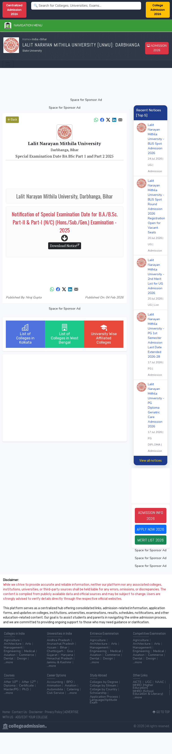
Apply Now (150, 529)
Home (26, 39)
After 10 (11, 682)
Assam (51, 647)
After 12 (29, 682)
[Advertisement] (86, 83)
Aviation (9, 655)
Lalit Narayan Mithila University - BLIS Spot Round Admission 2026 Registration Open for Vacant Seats (156, 215)
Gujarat (52, 655)
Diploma (9, 685)
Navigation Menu (26, 25)
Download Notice (63, 245)
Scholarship (98, 693)
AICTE (137, 682)
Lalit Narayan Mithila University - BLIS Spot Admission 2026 (156, 148)
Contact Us (19, 712)
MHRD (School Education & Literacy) (148, 692)
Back (13, 120)
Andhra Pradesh (58, 640)
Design (22, 658)
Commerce (26, 655)
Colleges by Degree (104, 682)
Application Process (104, 697)
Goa (70, 651)
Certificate (26, 685)
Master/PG (11, 689)
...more (8, 662)
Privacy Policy (53, 712)
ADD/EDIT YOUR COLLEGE (31, 717)
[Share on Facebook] (102, 119)
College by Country (103, 689)
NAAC (159, 682)
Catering (73, 689)
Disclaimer (36, 712)
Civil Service (55, 693)
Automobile (55, 689)
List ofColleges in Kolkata (25, 338)
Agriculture (12, 640)
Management (13, 647)
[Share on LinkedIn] (114, 119)
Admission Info (150, 515)
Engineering (12, 651)
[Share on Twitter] (108, 119)
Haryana (67, 655)
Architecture (13, 644)
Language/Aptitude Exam (103, 701)
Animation (54, 685)
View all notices (150, 461)
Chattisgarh (55, 651)
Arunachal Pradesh (60, 644)
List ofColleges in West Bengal (64, 338)
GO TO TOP (163, 712)
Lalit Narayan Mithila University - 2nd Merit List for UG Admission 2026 (156, 282)
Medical (29, 651)
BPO (70, 682)
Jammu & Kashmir (59, 662)
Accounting (55, 682)
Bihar (63, 647)
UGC (148, 682)
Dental (8, 658)
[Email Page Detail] (120, 119)
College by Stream (103, 685)
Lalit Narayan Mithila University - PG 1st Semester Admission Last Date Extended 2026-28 (156, 344)
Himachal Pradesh (60, 658)
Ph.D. (25, 689)
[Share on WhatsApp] (96, 119)
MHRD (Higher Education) (143, 686)
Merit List (150, 540)
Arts (28, 644)
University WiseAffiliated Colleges (104, 338)
